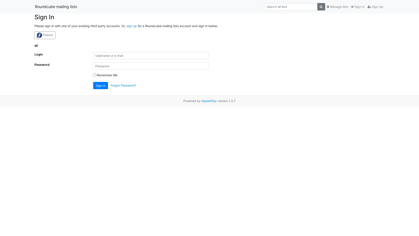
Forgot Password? (123, 85)
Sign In (359, 7)
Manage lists (338, 7)
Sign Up (377, 7)
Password (42, 64)
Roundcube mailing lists (56, 6)
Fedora (47, 35)
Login (38, 54)
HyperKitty (209, 101)
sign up (131, 26)
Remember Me (106, 75)
